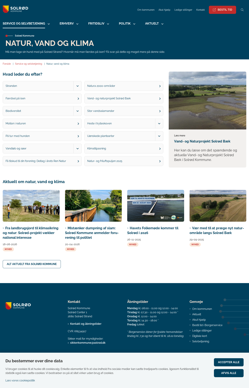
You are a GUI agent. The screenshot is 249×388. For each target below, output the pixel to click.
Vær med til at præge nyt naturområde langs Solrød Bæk (217, 230)
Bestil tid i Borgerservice (207, 325)
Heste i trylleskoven (99, 123)
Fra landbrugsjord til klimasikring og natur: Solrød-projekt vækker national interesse (30, 233)
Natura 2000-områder (101, 85)
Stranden (11, 85)
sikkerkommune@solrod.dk (88, 342)
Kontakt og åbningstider (85, 323)
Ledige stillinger (183, 10)
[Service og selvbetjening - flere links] (48, 24)
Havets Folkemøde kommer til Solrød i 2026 (152, 230)
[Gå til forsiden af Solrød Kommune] (67, 9)
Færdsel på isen (15, 98)
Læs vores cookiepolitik (20, 380)
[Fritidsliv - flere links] (107, 24)
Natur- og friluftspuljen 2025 (104, 161)
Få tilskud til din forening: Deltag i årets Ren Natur (36, 161)
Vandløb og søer (16, 148)
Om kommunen (202, 309)
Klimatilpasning (96, 148)
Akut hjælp (199, 319)
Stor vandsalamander (100, 111)
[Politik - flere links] (134, 24)
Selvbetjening (200, 341)
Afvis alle (228, 373)
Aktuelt (196, 314)
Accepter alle (229, 362)
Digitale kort (199, 336)
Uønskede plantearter (100, 136)
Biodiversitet (13, 111)
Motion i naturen (16, 123)
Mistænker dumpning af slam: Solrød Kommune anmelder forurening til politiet (92, 233)
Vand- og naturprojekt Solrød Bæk (109, 98)
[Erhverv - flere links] (77, 24)
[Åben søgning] (242, 10)
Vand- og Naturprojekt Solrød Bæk (202, 141)
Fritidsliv (96, 23)
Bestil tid (225, 9)
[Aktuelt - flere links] (162, 24)
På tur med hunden (18, 136)
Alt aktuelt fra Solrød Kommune (32, 264)
